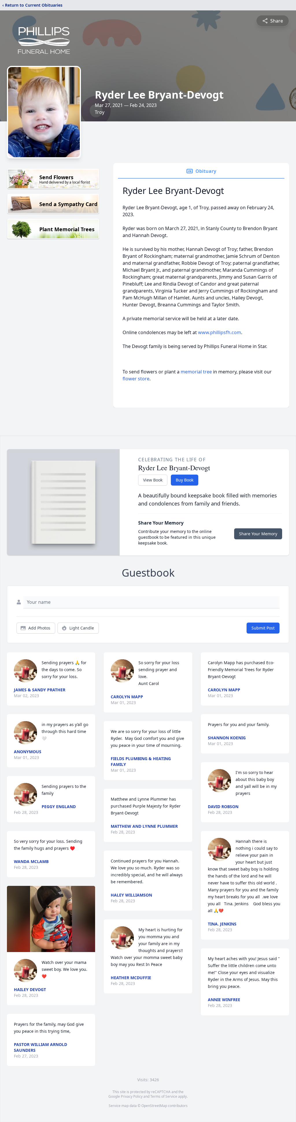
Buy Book (184, 480)
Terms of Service (163, 1096)
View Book (152, 480)
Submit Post (263, 628)
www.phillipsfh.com (219, 332)
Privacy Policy (132, 1096)
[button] (51, 919)
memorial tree (196, 372)
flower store (136, 378)
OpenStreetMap (154, 1105)
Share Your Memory (258, 533)
